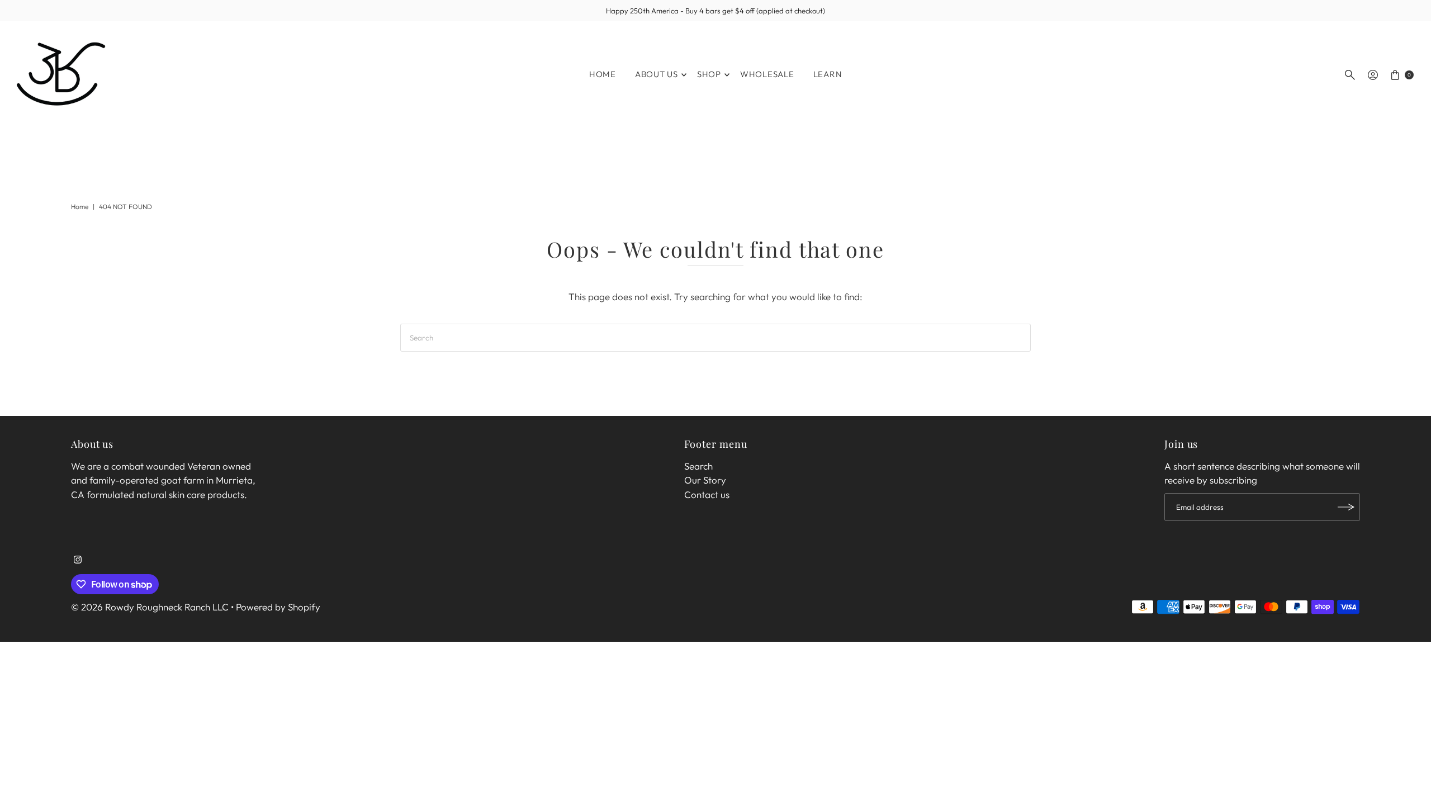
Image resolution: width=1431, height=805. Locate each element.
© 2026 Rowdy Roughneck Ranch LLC (150, 607)
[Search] (1350, 75)
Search (698, 466)
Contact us (706, 494)
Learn (827, 74)
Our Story (705, 480)
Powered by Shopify (278, 607)
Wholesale (767, 74)
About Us (656, 74)
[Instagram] (78, 560)
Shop (709, 74)
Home (602, 74)
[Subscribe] (1346, 507)
